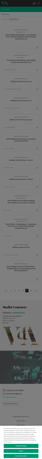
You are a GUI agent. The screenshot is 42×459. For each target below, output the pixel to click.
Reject (21, 451)
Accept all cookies (21, 456)
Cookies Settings (21, 446)
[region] (21, 442)
